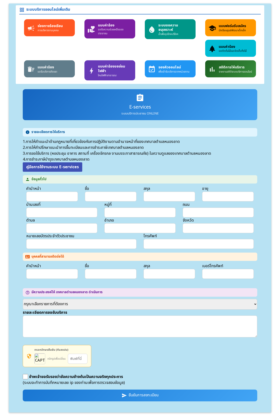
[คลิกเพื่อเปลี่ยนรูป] (39, 358)
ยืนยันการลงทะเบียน (140, 395)
